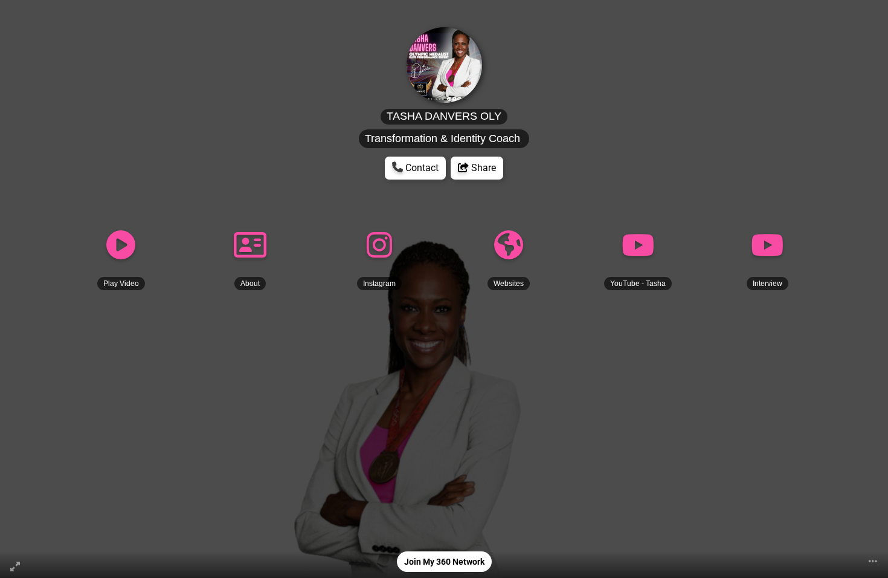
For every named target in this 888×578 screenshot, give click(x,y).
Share (482, 168)
